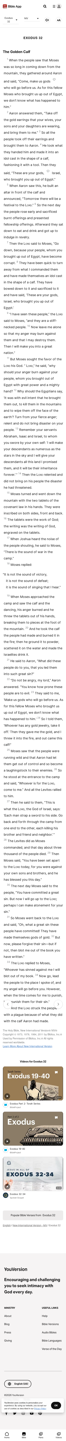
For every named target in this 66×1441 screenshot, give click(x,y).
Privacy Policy (40, 1408)
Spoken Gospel (17, 1197)
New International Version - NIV (30, 1225)
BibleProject (15, 1107)
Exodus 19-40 (20, 1148)
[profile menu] (56, 6)
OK (56, 1405)
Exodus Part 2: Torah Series (28, 1103)
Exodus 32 (9, 19)
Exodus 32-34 (21, 1193)
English (7, 1225)
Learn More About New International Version (27, 1046)
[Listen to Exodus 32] (47, 20)
